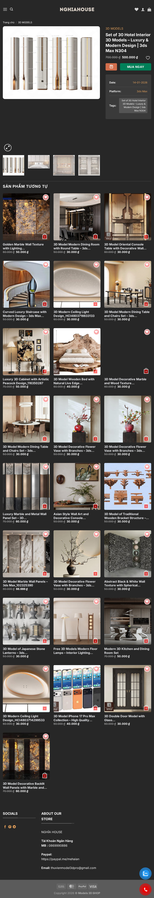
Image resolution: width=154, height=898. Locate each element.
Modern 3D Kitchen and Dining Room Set (126, 651)
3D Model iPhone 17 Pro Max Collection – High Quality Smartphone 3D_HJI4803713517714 (74, 718)
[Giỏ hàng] (149, 9)
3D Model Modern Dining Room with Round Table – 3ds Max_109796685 (77, 246)
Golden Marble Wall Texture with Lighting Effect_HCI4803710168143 (23, 246)
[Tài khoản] (143, 9)
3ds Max (142, 91)
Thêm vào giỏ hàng (111, 67)
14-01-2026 (140, 82)
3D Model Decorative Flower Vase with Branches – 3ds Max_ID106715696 (75, 583)
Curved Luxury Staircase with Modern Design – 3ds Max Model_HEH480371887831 (25, 314)
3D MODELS (25, 22)
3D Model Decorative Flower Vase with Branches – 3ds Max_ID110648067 (125, 449)
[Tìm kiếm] (11, 9)
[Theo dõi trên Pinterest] (9, 827)
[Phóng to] (7, 147)
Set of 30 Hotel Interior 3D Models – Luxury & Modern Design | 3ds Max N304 (134, 105)
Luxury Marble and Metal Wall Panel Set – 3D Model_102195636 (24, 516)
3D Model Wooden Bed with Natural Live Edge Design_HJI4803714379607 (74, 381)
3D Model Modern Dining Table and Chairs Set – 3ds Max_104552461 (25, 449)
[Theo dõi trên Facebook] (5, 827)
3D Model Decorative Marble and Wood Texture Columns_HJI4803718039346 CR (126, 381)
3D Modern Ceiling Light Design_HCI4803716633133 (74, 314)
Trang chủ (8, 22)
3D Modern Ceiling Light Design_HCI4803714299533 (24, 718)
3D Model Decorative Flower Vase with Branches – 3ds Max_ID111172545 (75, 449)
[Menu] (5, 9)
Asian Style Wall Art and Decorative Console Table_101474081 (71, 516)
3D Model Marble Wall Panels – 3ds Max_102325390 (25, 583)
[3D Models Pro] (77, 9)
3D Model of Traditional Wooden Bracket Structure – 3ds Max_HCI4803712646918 (125, 516)
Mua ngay (135, 67)
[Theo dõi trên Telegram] (14, 827)
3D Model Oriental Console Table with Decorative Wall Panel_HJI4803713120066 (124, 246)
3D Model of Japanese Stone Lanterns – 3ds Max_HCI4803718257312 (24, 651)
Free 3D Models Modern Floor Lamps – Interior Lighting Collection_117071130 (75, 651)
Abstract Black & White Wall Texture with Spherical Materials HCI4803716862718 (125, 583)
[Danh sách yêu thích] (136, 9)
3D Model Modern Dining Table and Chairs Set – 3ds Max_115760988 (127, 314)
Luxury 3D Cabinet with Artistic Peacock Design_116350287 (26, 381)
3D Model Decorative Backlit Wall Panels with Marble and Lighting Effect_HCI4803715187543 (24, 786)
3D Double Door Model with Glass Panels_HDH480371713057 (124, 718)
